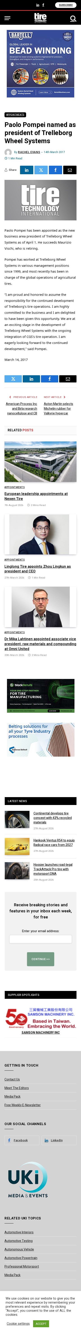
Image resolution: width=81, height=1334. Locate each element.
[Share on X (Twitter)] (41, 170)
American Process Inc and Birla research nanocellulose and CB (21, 409)
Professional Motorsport (21, 1266)
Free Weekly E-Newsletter (22, 1105)
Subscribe (66, 5)
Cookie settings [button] (18, 1324)
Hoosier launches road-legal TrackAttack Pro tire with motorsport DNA (53, 869)
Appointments (15, 114)
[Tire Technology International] (40, 18)
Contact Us (12, 1079)
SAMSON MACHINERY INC (41, 1032)
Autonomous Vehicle (19, 1249)
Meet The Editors (16, 1088)
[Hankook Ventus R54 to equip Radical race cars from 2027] (17, 846)
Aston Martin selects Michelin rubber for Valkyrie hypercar (58, 409)
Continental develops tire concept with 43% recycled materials (53, 818)
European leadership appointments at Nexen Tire (36, 496)
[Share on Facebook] (55, 170)
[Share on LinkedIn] (26, 170)
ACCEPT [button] (41, 1324)
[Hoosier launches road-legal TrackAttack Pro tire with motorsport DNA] (17, 870)
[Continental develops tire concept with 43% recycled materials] (17, 819)
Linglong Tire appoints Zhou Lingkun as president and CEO (37, 569)
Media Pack (12, 1096)
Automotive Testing (18, 1241)
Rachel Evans (29, 152)
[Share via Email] (69, 170)
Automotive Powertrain (20, 1258)
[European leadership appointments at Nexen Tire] (40, 461)
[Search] (72, 18)
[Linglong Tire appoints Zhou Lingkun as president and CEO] (40, 534)
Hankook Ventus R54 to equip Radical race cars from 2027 (54, 842)
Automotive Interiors (19, 1232)
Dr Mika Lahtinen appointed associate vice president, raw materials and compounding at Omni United (40, 644)
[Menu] (7, 18)
